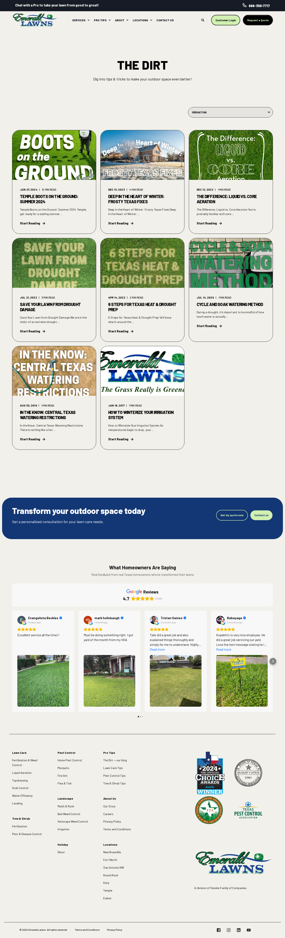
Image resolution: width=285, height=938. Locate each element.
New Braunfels (112, 852)
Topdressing (20, 780)
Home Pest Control (70, 760)
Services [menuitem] (79, 20)
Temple (107, 890)
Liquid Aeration (22, 772)
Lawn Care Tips (113, 768)
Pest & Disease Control (27, 834)
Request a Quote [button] (258, 20)
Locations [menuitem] (140, 20)
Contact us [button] (261, 515)
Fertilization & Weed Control (24, 762)
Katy (106, 882)
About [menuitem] (119, 20)
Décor (61, 852)
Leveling (17, 803)
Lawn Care (19, 752)
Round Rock (110, 875)
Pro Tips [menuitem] (100, 20)
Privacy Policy (112, 821)
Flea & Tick (65, 783)
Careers (108, 814)
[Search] (203, 19)
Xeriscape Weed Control (73, 821)
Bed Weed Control (69, 814)
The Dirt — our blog (115, 760)
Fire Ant (63, 775)
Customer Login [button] (226, 20)
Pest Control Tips (114, 775)
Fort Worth (110, 860)
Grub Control (20, 788)
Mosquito (63, 768)
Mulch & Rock (66, 806)
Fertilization (19, 826)
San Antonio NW (113, 867)
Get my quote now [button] (232, 515)
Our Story (109, 806)
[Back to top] (276, 929)
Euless (107, 898)
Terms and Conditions (117, 829)
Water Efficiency (22, 795)
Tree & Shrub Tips (114, 783)
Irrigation (63, 829)
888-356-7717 (259, 6)
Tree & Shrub (21, 818)
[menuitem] (88, 20)
